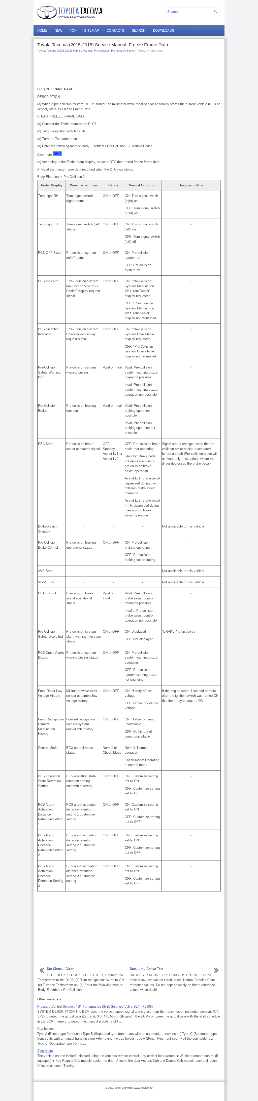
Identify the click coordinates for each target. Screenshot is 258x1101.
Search (138, 30)
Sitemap (91, 30)
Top (73, 30)
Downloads (163, 30)
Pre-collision (101, 50)
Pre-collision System (123, 50)
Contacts (115, 30)
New (58, 30)
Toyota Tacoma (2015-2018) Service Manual (64, 50)
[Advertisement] (129, 69)
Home (42, 30)
